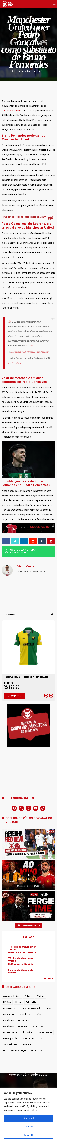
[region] (28, 1115)
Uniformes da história (20, 964)
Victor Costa (36, 1050)
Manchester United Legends (16, 1020)
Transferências (10, 1044)
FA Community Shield (31, 1008)
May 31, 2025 (14, 363)
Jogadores (25, 1014)
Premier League (45, 1032)
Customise (28, 1126)
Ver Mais (48, 978)
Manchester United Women (15, 1026)
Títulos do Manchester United (21, 959)
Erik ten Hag (31, 1002)
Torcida (43, 1038)
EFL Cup (7, 1002)
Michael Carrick (10, 1032)
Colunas (28, 996)
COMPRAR (14, 695)
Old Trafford (27, 1032)
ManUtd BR (38, 1026)
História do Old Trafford (22, 953)
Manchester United (11, 110)
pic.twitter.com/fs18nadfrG (34, 352)
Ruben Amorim (28, 1038)
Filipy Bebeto (9, 1014)
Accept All (28, 1118)
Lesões (38, 1014)
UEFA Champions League (14, 1050)
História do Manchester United (22, 948)
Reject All (28, 1135)
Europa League (10, 1008)
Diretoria (40, 996)
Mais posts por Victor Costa (31, 571)
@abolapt (16, 352)
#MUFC (29, 345)
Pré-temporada (10, 1038)
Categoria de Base (11, 996)
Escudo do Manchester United (21, 971)
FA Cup (49, 1008)
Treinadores (27, 1044)
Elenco (18, 1002)
